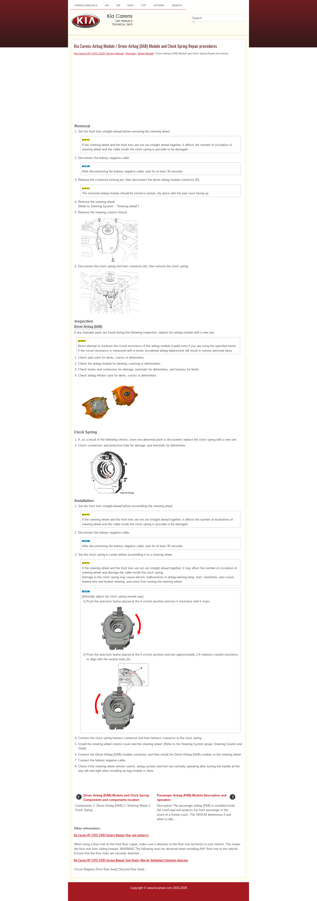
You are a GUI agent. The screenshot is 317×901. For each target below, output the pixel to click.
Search (177, 5)
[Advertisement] (158, 88)
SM (118, 5)
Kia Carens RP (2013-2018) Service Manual (98, 53)
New (130, 5)
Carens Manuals (85, 5)
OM (107, 5)
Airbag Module (146, 53)
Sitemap (158, 5)
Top (143, 5)
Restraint (131, 53)
